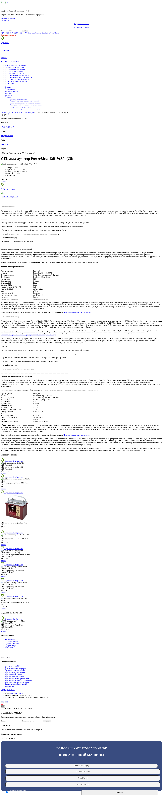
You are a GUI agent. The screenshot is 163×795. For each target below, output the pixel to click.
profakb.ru (4, 144)
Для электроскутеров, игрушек (17, 75)
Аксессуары (9, 83)
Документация (10, 646)
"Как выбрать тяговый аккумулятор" (77, 312)
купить (3, 181)
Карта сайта (5, 657)
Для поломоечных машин (15, 69)
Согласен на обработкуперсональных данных (17, 792)
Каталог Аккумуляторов (10, 61)
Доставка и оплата (12, 91)
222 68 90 (27, 33)
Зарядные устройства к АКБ (16, 81)
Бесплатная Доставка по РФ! (10, 35)
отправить (47, 721)
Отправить (119, 792)
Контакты (9, 648)
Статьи (8, 97)
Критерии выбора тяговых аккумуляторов (26, 105)
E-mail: (50, 33)
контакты (8, 95)
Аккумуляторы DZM (13, 666)
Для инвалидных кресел (14, 73)
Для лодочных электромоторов (17, 79)
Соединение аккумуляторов (20, 107)
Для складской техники (14, 71)
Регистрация (10, 18)
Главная (8, 87)
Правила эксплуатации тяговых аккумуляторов (28, 109)
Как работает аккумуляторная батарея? (24, 101)
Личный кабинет (11, 642)
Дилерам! (9, 93)
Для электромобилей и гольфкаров (18, 77)
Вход (3, 18)
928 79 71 (7, 33)
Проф (45, 23)
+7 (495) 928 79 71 (8, 127)
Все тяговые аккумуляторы (15, 65)
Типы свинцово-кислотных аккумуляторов (26, 103)
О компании (10, 89)
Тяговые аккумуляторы (18, 99)
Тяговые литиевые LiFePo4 (15, 67)
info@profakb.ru (7, 136)
